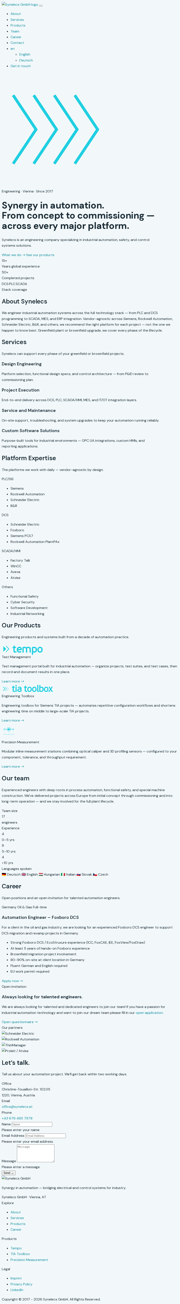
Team (15, 31)
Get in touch (21, 66)
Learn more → (13, 681)
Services (17, 19)
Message (9, 1161)
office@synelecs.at (17, 1106)
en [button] (12, 48)
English (24, 54)
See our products (40, 255)
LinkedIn (17, 1290)
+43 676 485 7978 (17, 1118)
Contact (17, 42)
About (16, 13)
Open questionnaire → (20, 1022)
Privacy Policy (21, 1284)
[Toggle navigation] (41, 5)
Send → (9, 1173)
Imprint (16, 1278)
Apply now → (12, 981)
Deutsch (26, 60)
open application (149, 1012)
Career (16, 37)
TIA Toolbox (20, 1254)
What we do (13, 255)
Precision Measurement (29, 1259)
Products (18, 25)
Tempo (16, 1248)
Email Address (13, 1135)
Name (6, 1124)
